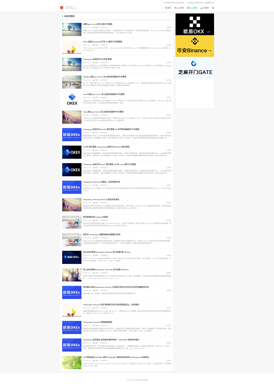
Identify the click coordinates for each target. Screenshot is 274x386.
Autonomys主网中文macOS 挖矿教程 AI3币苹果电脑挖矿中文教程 (111, 129)
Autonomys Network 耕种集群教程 (97, 322)
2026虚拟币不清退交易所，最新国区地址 (200, 3)
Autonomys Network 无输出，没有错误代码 (101, 182)
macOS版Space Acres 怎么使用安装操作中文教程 (104, 94)
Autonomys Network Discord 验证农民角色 (101, 199)
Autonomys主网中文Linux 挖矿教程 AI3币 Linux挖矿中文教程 (109, 164)
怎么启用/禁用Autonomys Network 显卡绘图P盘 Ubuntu (106, 252)
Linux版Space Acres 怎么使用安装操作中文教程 (103, 112)
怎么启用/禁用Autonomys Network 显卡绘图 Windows (106, 270)
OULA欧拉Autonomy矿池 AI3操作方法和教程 (102, 42)
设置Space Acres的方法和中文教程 (97, 24)
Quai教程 (193, 8)
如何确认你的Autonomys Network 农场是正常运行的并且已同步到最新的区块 (116, 287)
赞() (169, 27)
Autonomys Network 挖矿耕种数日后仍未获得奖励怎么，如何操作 (111, 305)
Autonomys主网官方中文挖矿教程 (97, 59)
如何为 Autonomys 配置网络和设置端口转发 (102, 234)
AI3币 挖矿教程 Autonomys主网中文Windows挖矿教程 (106, 147)
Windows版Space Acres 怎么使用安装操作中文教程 (104, 77)
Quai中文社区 (61, 7)
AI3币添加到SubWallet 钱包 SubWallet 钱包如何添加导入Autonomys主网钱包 (116, 357)
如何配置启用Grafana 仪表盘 (95, 217)
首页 (169, 8)
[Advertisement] (195, 93)
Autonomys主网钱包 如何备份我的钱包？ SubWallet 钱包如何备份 (111, 340)
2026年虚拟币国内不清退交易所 (173, 3)
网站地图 (145, 380)
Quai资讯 (180, 8)
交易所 (206, 8)
